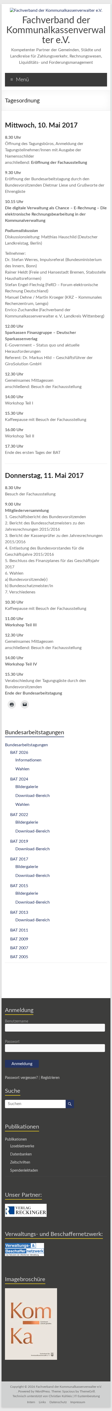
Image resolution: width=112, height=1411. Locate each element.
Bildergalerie (26, 787)
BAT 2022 (19, 815)
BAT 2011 (19, 930)
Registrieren (50, 1078)
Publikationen (16, 1139)
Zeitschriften (20, 1162)
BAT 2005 (19, 957)
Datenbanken (21, 1154)
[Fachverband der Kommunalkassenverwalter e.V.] (56, 10)
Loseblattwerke (22, 1146)
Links (42, 1402)
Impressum (77, 1402)
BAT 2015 (19, 886)
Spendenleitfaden (24, 1170)
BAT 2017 (19, 859)
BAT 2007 (19, 948)
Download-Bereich (32, 796)
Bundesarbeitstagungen (26, 745)
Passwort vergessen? (21, 1078)
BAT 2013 (19, 912)
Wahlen (22, 769)
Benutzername (16, 1021)
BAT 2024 (19, 779)
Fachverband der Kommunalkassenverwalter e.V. (56, 30)
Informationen (28, 760)
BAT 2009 (19, 939)
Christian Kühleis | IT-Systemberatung (74, 1396)
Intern (31, 1402)
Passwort (12, 1042)
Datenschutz (58, 1402)
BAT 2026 (19, 752)
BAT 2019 (19, 841)
